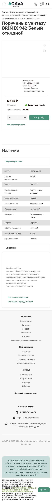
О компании (26, 321)
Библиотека (26, 374)
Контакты (26, 325)
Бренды (26, 382)
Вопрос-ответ (26, 378)
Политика (26, 332)
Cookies (26, 336)
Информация (26, 347)
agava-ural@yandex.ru (28, 417)
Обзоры (26, 386)
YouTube (25, 399)
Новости (26, 329)
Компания (26, 316)
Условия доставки (26, 359)
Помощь (26, 352)
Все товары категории (18, 297)
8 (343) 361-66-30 (28, 412)
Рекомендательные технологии (26, 340)
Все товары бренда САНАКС (20, 302)
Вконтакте (18, 399)
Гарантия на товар (26, 363)
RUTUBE (32, 399)
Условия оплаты (26, 355)
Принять (44, 489)
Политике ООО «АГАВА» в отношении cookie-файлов (19, 489)
